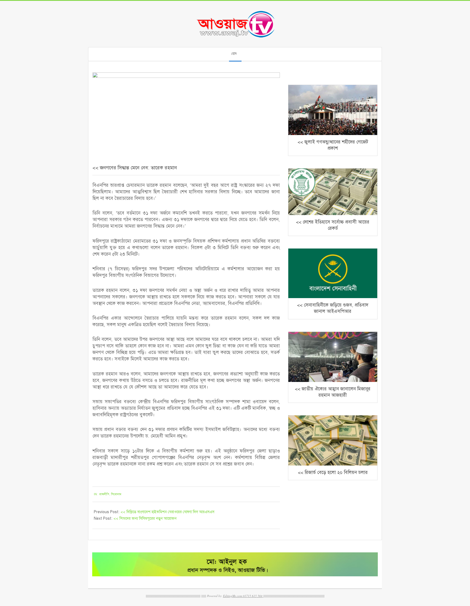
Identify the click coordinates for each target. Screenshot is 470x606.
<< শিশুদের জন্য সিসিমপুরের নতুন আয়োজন (145, 518)
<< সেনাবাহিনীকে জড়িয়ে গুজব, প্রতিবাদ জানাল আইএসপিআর (332, 308)
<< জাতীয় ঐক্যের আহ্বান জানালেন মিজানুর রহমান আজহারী (332, 392)
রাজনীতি (104, 494)
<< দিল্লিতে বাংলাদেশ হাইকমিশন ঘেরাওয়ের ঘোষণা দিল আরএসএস (167, 512)
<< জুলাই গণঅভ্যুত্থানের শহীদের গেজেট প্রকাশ (333, 145)
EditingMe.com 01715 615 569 (242, 596)
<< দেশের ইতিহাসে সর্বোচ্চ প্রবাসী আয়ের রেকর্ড (332, 225)
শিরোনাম (116, 494)
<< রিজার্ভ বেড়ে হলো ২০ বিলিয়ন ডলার (333, 472)
